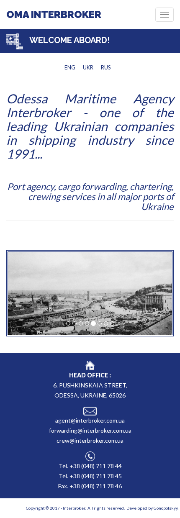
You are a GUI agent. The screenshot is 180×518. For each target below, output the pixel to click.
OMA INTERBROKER (53, 14)
